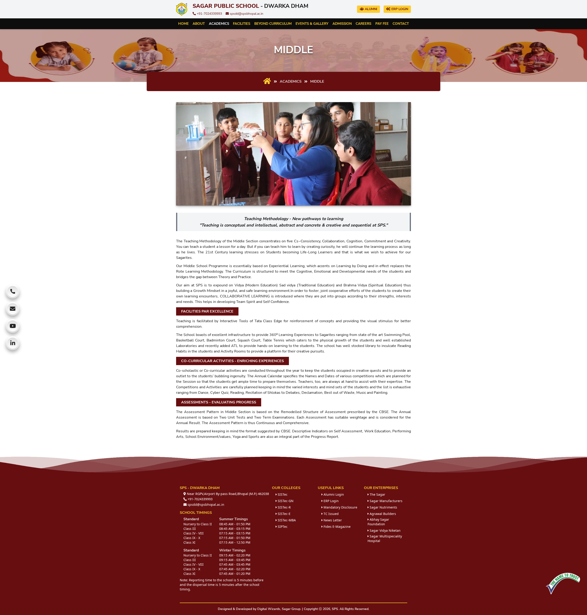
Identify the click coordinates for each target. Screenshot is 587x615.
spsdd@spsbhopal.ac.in (246, 13)
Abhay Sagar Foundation (378, 521)
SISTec (282, 494)
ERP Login (399, 9)
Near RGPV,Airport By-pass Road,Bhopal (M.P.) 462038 (227, 494)
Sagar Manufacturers (385, 501)
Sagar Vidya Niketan (385, 530)
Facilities (241, 23)
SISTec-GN (285, 501)
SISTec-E (284, 514)
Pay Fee (382, 23)
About (199, 23)
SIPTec (282, 526)
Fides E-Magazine (337, 526)
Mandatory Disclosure (340, 507)
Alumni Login (333, 494)
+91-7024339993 (209, 13)
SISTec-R (284, 507)
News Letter (332, 520)
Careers (363, 23)
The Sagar (377, 494)
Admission (342, 23)
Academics (219, 23)
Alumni (370, 9)
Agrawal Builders (382, 514)
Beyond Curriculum (273, 23)
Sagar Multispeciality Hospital (385, 538)
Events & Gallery (312, 23)
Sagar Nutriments (383, 507)
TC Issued (331, 514)
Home (183, 23)
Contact (401, 23)
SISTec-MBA (286, 520)
